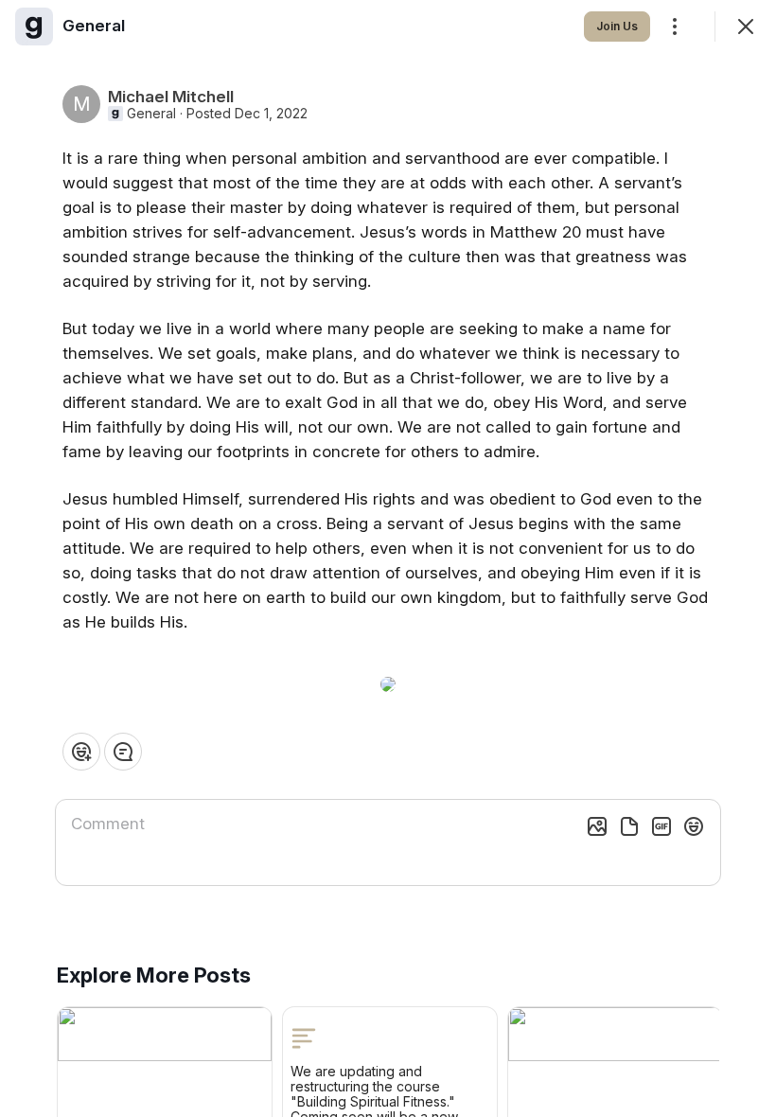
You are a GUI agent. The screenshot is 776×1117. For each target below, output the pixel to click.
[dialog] (388, 558)
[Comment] (123, 752)
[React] (81, 752)
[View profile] (34, 26)
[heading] (93, 25)
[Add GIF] (661, 826)
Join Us (617, 26)
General (151, 113)
